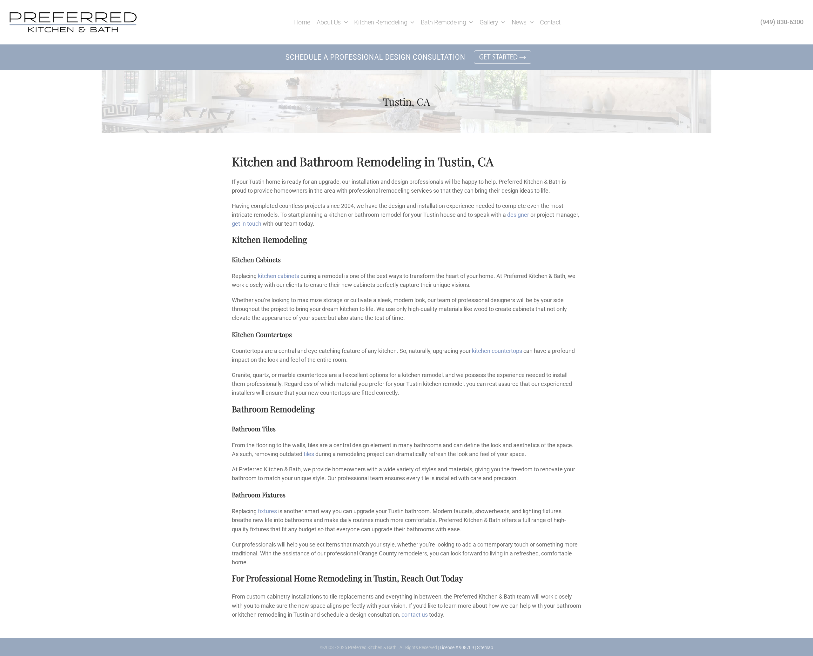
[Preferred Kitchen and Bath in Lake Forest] (73, 15)
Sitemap (485, 647)
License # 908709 (457, 647)
